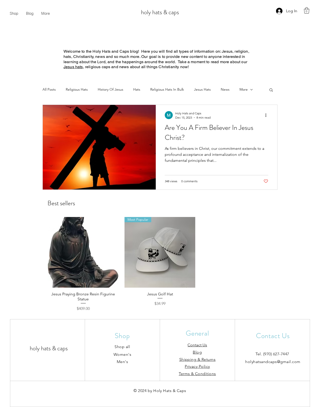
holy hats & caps (160, 12)
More (244, 89)
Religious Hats (77, 89)
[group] (160, 264)
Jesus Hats (202, 89)
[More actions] (267, 115)
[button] (306, 10)
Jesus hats (73, 66)
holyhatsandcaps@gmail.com (272, 361)
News (225, 89)
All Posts (49, 89)
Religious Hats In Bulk (167, 89)
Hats (136, 89)
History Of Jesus (110, 89)
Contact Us (197, 345)
